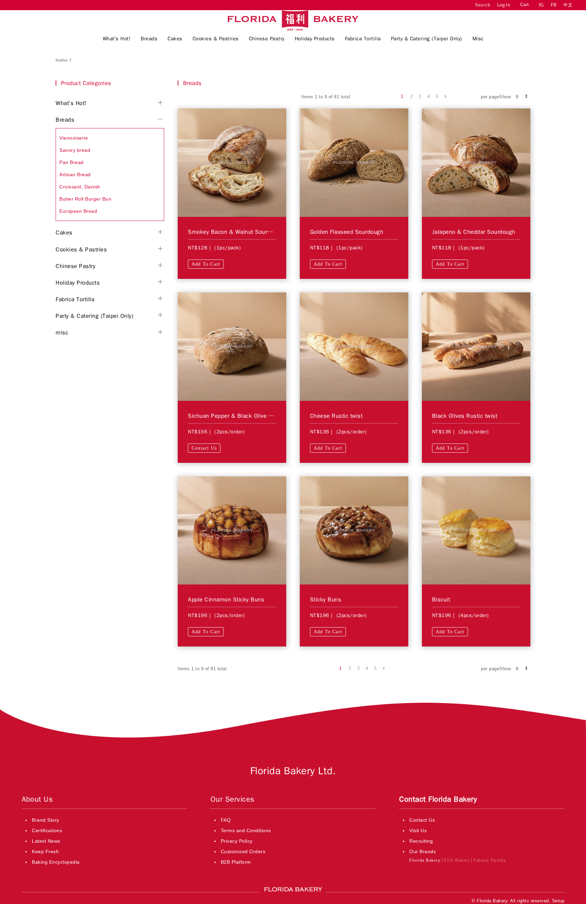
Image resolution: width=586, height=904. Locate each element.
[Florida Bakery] (293, 20)
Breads (65, 119)
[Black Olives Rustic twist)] (476, 346)
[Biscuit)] (476, 530)
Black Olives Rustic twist (464, 415)
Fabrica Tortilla (75, 299)
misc (62, 332)
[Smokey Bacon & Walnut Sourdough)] (232, 162)
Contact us (204, 448)
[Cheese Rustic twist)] (354, 346)
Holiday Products (78, 282)
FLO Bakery (457, 860)
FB (554, 4)
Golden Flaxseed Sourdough (347, 231)
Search (482, 4)
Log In (503, 4)
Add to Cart (206, 264)
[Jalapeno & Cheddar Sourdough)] (476, 162)
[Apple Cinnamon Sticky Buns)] (232, 530)
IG (541, 4)
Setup (558, 900)
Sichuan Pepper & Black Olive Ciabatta (239, 415)
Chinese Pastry (75, 266)
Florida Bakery (425, 860)
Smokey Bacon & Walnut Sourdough (236, 231)
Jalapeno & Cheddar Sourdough (473, 231)
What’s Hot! (71, 103)
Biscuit (441, 599)
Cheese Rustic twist (336, 415)
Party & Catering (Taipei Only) (94, 316)
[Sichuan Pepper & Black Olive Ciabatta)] (232, 346)
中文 (567, 4)
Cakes (64, 232)
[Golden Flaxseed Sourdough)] (354, 162)
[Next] (445, 96)
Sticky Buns (325, 599)
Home (61, 60)
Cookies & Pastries (81, 249)
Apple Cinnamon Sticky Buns (226, 599)
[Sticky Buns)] (354, 530)
